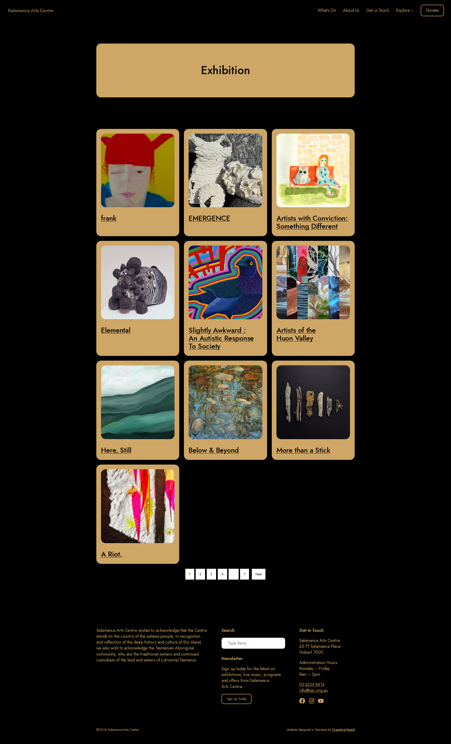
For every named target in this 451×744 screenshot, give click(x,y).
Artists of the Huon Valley (296, 334)
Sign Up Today (237, 698)
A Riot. (111, 554)
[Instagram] (313, 701)
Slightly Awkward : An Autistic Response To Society (221, 338)
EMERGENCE (209, 218)
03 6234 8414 (312, 684)
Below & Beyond (214, 450)
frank (109, 218)
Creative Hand (343, 729)
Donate (432, 10)
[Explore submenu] (412, 10)
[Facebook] (303, 701)
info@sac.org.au (313, 690)
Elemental (115, 330)
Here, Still (116, 450)
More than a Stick (303, 450)
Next (259, 574)
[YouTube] (321, 701)
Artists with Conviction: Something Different (312, 222)
